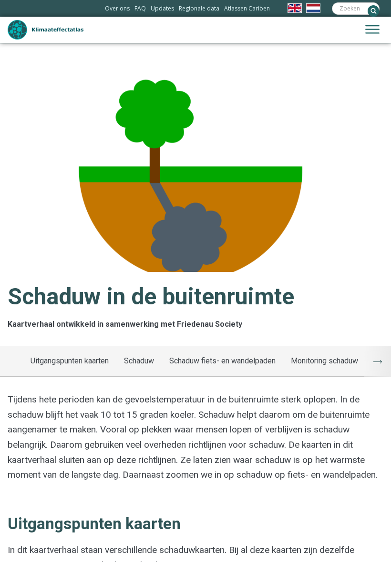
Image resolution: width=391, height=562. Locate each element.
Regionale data (199, 8)
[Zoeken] (373, 11)
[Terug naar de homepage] (46, 30)
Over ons (117, 8)
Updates (162, 8)
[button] (372, 30)
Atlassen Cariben (247, 8)
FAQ (140, 8)
